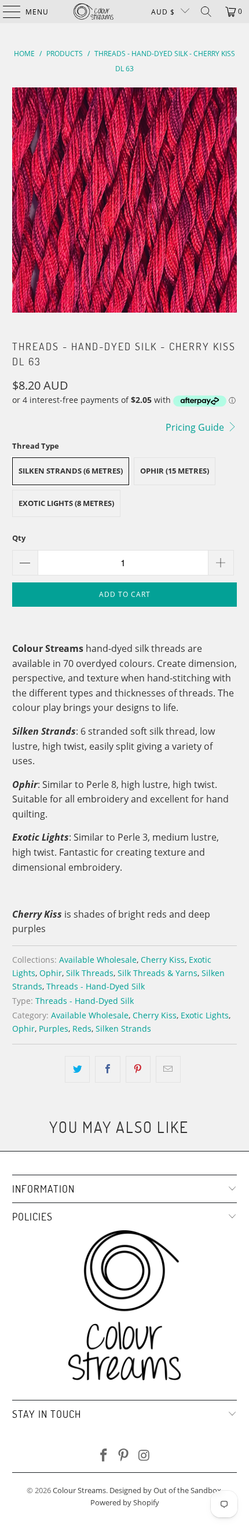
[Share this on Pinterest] (138, 1069)
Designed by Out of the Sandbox (165, 1490)
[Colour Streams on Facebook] (103, 1455)
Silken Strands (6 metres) (71, 470)
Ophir (50, 972)
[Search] (206, 11)
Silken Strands (123, 1028)
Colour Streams (79, 1490)
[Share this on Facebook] (107, 1069)
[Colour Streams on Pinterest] (124, 1455)
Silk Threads (89, 972)
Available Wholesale (98, 959)
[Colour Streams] (93, 11)
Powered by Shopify (124, 1502)
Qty (18, 538)
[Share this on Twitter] (77, 1069)
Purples (53, 1028)
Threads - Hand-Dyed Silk (95, 986)
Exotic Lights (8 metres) (66, 503)
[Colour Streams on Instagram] (144, 1455)
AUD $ (163, 12)
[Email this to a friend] (168, 1069)
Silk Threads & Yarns (157, 972)
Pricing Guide (196, 427)
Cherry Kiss (163, 959)
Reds (81, 1028)
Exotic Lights (205, 1015)
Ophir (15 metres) (174, 470)
